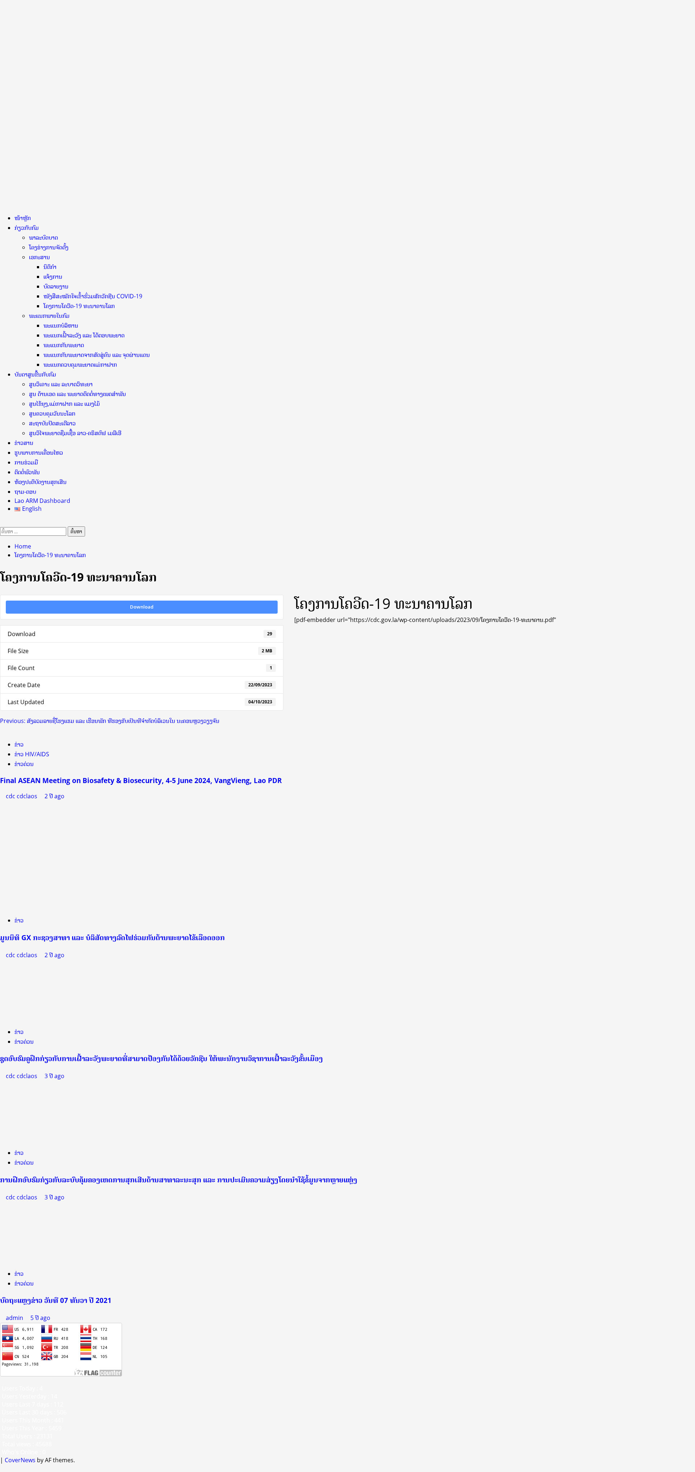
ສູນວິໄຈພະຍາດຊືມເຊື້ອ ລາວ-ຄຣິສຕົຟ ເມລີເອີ (75, 433)
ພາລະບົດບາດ (43, 237)
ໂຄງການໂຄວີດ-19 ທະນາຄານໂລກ (79, 306)
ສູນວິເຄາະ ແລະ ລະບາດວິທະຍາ (61, 384)
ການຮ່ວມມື (26, 462)
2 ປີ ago (54, 796)
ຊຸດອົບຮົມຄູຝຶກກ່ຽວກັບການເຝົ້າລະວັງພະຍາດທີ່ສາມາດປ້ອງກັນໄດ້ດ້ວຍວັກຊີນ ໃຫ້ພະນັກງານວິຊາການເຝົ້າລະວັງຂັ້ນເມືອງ (161, 1058)
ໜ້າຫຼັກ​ (22, 218)
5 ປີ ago (40, 1318)
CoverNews (20, 1460)
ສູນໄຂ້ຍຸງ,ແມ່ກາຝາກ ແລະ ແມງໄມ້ (64, 404)
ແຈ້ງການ (52, 277)
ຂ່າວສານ (23, 443)
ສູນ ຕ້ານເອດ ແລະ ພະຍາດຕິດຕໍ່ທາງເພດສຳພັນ (77, 394)
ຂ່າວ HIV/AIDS (31, 754)
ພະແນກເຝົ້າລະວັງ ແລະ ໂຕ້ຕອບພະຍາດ (84, 335)
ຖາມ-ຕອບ (25, 492)
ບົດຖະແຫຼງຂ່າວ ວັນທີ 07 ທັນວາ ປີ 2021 (55, 1300)
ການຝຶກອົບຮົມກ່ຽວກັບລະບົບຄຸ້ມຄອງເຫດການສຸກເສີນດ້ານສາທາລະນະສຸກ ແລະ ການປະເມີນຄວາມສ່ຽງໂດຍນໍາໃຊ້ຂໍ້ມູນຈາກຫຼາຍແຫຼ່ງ (178, 1179)
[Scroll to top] (2, 1468)
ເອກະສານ (39, 257)
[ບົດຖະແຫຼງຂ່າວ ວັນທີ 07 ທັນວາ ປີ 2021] (54, 1232)
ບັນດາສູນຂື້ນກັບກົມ (35, 374)
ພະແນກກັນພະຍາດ (63, 345)
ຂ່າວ (19, 744)
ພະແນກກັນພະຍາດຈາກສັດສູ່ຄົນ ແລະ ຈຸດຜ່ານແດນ (96, 355)
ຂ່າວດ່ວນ (24, 764)
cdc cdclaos (22, 796)
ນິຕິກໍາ (49, 267)
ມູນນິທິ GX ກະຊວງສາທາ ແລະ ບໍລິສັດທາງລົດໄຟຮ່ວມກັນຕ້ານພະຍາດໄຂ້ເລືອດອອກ (112, 937)
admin (15, 1318)
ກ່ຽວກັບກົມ (26, 228)
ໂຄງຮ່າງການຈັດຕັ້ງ (48, 247)
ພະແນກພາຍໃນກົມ (49, 316)
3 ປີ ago (54, 1076)
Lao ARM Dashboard (42, 501)
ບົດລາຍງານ (55, 286)
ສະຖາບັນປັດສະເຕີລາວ (52, 423)
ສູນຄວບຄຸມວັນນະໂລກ (52, 413)
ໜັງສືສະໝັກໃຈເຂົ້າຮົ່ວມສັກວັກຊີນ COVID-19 (92, 296)
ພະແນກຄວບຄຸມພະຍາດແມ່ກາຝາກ (80, 365)
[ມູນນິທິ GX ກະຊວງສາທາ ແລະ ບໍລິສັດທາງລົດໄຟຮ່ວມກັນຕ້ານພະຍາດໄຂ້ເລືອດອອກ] (42, 855)
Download (141, 606)
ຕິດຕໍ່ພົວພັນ (27, 472)
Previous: (109, 721)
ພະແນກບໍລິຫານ (60, 325)
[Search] (2, 522)
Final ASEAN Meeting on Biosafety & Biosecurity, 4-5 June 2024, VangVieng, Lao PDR (141, 780)
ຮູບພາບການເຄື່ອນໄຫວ (38, 453)
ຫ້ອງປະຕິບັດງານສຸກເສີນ (40, 482)
